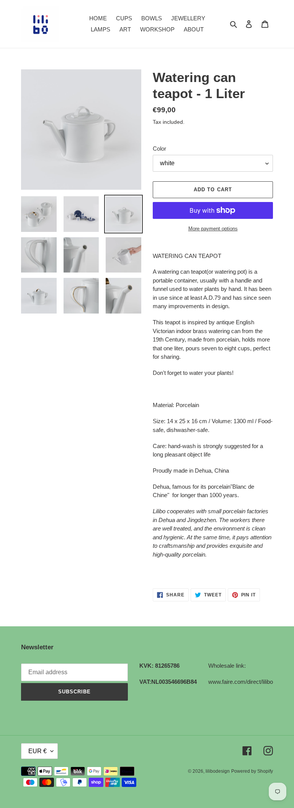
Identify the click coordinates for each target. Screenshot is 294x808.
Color (159, 148)
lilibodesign (218, 771)
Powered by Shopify (252, 771)
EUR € (37, 751)
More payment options (213, 229)
